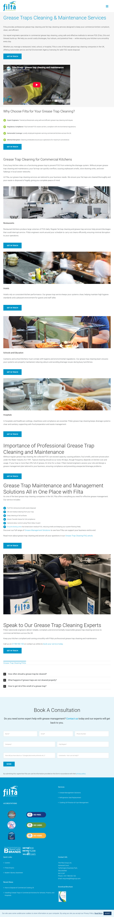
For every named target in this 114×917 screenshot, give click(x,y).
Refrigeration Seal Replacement (70, 797)
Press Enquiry (9, 868)
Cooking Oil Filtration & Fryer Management (74, 802)
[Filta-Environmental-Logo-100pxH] (9, 2)
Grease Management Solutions (70, 793)
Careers (7, 863)
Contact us (72, 718)
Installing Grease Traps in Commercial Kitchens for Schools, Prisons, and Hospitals (29, 894)
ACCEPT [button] (107, 913)
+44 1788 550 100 (69, 876)
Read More (99, 913)
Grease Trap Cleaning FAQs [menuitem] (14, 663)
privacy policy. (81, 774)
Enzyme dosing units (14, 527)
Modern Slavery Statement (14, 873)
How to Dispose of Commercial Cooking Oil (19, 888)
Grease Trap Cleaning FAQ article (79, 536)
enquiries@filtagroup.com (71, 878)
